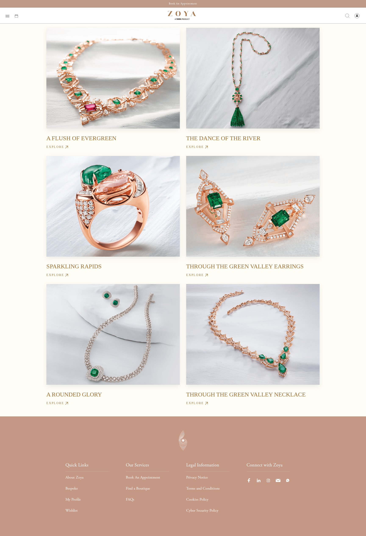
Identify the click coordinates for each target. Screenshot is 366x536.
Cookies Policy (197, 499)
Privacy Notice (197, 477)
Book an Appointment (183, 4)
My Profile (73, 499)
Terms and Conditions (203, 488)
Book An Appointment (143, 477)
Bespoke (71, 488)
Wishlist (71, 510)
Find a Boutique (138, 488)
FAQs (130, 499)
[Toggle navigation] (7, 15)
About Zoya (74, 477)
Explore (55, 146)
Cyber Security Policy (202, 510)
